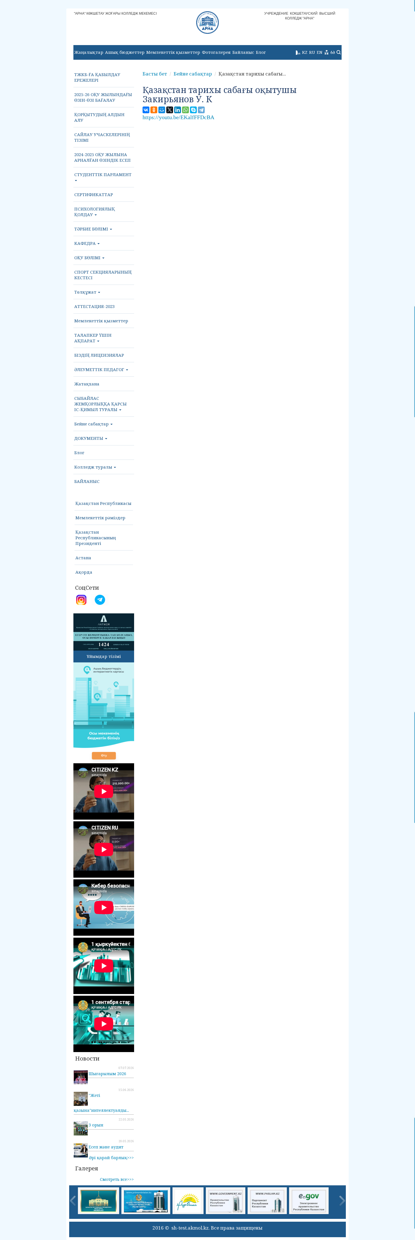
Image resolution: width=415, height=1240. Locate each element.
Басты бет (155, 73)
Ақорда (83, 572)
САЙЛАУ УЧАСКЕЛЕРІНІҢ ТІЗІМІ (102, 137)
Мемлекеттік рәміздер (100, 517)
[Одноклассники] (153, 110)
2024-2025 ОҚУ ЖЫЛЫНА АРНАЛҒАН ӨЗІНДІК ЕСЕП (102, 157)
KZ (304, 52)
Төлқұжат (85, 292)
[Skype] (193, 110)
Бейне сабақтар (92, 424)
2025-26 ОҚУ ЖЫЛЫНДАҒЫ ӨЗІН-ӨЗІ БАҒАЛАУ (103, 97)
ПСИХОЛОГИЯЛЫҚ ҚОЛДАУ (94, 211)
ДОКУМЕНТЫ (89, 438)
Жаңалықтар (88, 52)
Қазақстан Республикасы (103, 503)
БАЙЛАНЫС (87, 481)
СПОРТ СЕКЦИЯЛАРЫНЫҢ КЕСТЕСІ (103, 274)
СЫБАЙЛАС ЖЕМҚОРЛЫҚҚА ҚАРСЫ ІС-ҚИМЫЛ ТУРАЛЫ (100, 403)
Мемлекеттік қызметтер (173, 52)
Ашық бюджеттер (125, 52)
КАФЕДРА (85, 243)
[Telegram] (201, 110)
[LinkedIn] (177, 110)
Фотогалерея (216, 52)
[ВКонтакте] (146, 110)
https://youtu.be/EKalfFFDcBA (178, 117)
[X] (169, 110)
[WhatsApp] (185, 110)
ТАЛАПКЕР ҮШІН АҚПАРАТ (93, 337)
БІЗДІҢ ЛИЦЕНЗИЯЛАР (99, 355)
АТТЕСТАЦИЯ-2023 (94, 306)
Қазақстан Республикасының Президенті (95, 537)
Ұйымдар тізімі (104, 656)
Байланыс (243, 52)
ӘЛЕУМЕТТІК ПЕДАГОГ (99, 369)
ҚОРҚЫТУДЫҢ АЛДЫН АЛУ (99, 117)
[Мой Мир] (161, 110)
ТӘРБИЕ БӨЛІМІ (91, 229)
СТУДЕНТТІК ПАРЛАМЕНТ (103, 174)
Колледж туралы (93, 467)
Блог (261, 52)
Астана (83, 557)
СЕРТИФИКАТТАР (93, 194)
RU (312, 52)
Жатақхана (86, 384)
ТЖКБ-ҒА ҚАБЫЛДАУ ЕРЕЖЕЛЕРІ (97, 77)
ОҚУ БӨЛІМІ (88, 257)
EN (319, 52)
